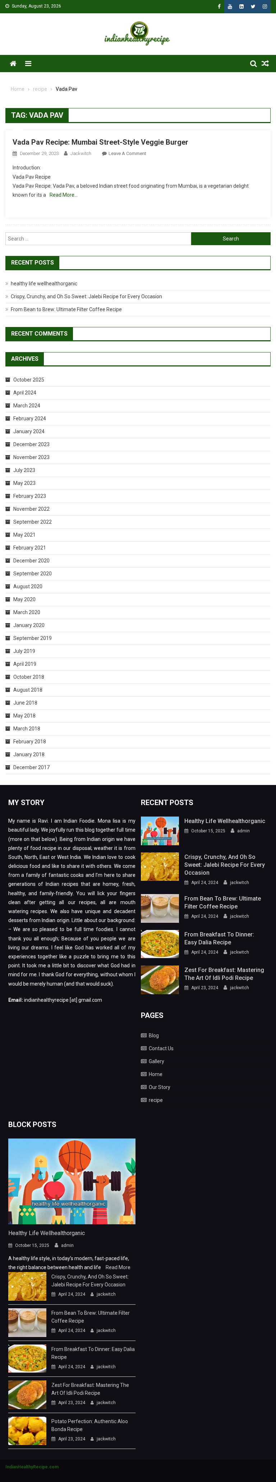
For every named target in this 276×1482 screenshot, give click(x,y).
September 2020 (32, 573)
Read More (118, 1267)
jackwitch (80, 153)
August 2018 (27, 690)
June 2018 (25, 703)
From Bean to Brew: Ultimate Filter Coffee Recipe (66, 309)
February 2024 (29, 418)
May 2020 (24, 599)
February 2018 (29, 741)
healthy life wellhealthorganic (44, 283)
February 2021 (29, 548)
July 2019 (24, 651)
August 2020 (27, 586)
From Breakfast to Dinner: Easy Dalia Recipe (219, 938)
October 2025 (28, 380)
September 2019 (32, 638)
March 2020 (26, 612)
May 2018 (24, 716)
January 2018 (29, 754)
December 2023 (31, 444)
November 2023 (31, 457)
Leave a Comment (127, 153)
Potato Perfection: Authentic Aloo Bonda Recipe (89, 1425)
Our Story (159, 1087)
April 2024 (24, 393)
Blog (154, 1035)
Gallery (156, 1061)
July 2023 (24, 470)
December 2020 (31, 561)
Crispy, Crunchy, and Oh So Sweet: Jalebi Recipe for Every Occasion (86, 296)
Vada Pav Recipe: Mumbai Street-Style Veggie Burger (100, 142)
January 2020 (29, 625)
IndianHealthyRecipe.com (32, 1466)
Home (155, 1074)
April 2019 (24, 664)
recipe (156, 1100)
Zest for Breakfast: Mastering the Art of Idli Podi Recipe (224, 974)
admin (243, 830)
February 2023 (29, 496)
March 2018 (26, 728)
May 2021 (24, 535)
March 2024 (26, 405)
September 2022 (32, 522)
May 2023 (24, 483)
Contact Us (161, 1048)
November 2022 (31, 509)
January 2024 (29, 431)
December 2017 (31, 767)
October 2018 (28, 677)
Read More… (64, 195)
